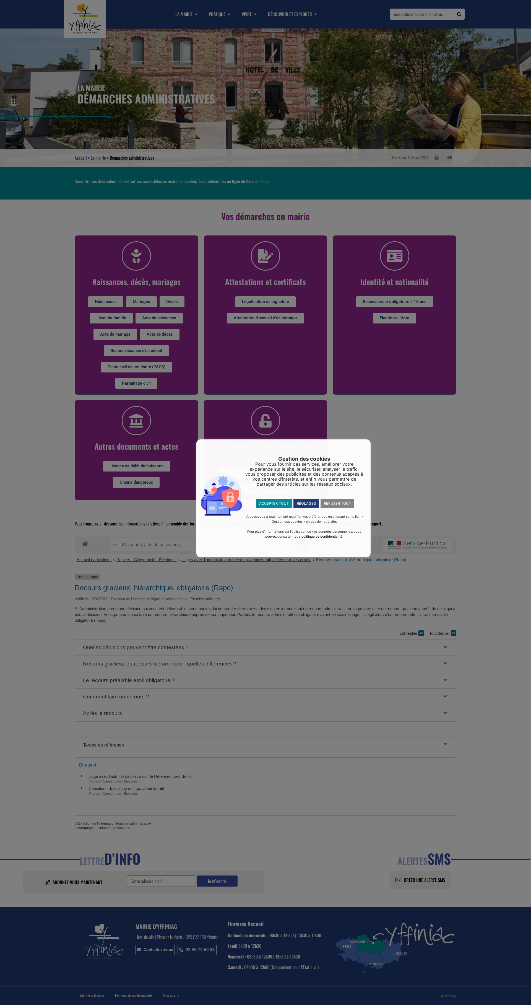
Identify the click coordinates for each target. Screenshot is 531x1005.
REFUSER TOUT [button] (337, 503)
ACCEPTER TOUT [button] (274, 503)
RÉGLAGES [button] (306, 503)
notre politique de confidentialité (317, 536)
